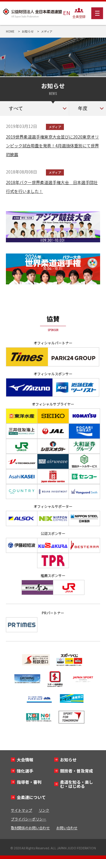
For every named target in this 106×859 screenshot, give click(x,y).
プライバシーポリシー (28, 818)
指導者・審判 (29, 782)
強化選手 (25, 771)
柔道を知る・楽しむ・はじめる (76, 784)
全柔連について (31, 797)
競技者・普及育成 (76, 771)
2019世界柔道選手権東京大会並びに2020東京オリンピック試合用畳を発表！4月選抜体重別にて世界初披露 (52, 145)
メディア (55, 126)
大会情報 (25, 760)
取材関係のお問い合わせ (30, 827)
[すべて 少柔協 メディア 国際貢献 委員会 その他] (34, 108)
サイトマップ (21, 810)
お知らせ (68, 760)
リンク (44, 810)
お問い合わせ (66, 827)
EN (66, 12)
